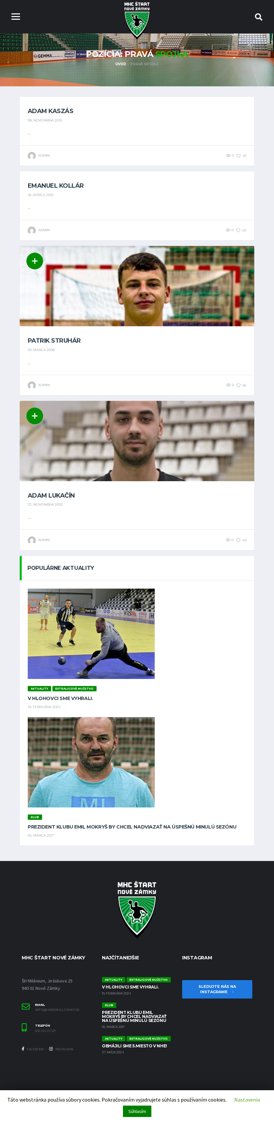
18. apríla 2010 (40, 195)
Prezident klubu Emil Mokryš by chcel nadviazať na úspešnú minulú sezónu (132, 827)
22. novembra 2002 (45, 504)
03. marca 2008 (41, 350)
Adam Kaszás (50, 111)
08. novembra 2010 (45, 120)
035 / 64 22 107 (45, 1031)
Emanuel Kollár (56, 185)
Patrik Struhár (54, 340)
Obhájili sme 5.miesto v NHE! (134, 1045)
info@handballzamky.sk (57, 1010)
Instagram (64, 1049)
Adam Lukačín (51, 495)
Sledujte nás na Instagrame (217, 989)
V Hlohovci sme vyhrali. (60, 698)
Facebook (35, 1049)
